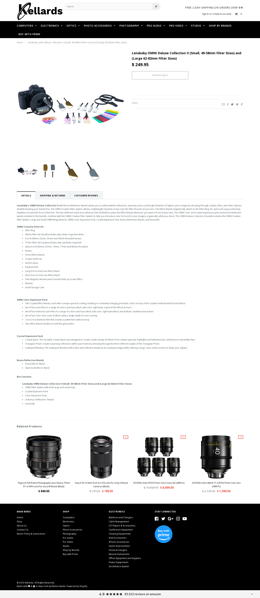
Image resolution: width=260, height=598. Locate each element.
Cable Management (119, 521)
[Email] (223, 104)
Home (20, 42)
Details (26, 195)
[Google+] (242, 104)
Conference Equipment (121, 529)
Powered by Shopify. (77, 586)
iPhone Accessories (119, 541)
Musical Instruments (119, 554)
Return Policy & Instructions (31, 533)
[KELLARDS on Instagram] (178, 519)
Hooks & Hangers (118, 550)
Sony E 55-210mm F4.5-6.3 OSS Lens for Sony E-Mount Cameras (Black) (101, 484)
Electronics (68, 521)
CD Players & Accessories (122, 525)
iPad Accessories (117, 537)
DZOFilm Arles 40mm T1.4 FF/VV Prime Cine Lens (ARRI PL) (216, 484)
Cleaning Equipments (120, 533)
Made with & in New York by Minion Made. (41, 586)
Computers (68, 517)
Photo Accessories (72, 529)
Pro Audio (68, 537)
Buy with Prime (70, 554)
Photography (69, 533)
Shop (19, 521)
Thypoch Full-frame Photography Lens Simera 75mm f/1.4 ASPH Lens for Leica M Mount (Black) (44, 484)
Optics (66, 525)
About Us (22, 525)
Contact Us (22, 529)
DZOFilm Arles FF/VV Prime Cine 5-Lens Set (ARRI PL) (158, 482)
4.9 (102, 594)
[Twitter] (232, 104)
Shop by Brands (71, 550)
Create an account (221, 13)
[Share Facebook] (227, 104)
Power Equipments (118, 562)
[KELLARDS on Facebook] (156, 519)
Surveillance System (119, 566)
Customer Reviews (86, 195)
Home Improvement (119, 545)
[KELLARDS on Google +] (170, 519)
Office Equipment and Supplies (125, 558)
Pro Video (68, 541)
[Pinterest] (237, 104)
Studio (66, 545)
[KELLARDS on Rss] (185, 519)
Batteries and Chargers (121, 517)
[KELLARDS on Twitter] (163, 519)
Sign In (205, 13)
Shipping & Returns (52, 195)
